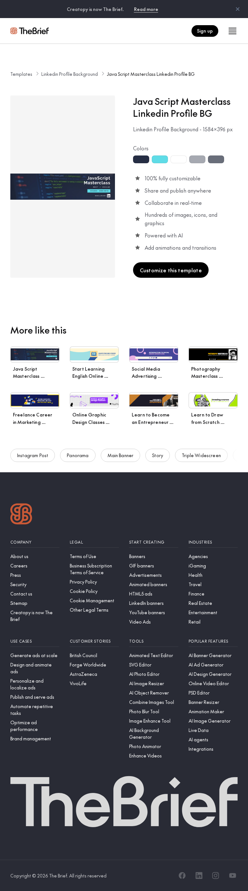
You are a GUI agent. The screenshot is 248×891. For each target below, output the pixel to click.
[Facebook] (182, 875)
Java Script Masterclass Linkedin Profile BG (151, 74)
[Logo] (21, 514)
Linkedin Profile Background (69, 74)
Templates (21, 74)
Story (157, 455)
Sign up (205, 30)
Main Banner (121, 455)
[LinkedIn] (199, 875)
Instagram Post (32, 455)
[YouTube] (232, 875)
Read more (146, 9)
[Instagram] (216, 875)
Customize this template (171, 270)
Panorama (77, 455)
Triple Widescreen (201, 455)
